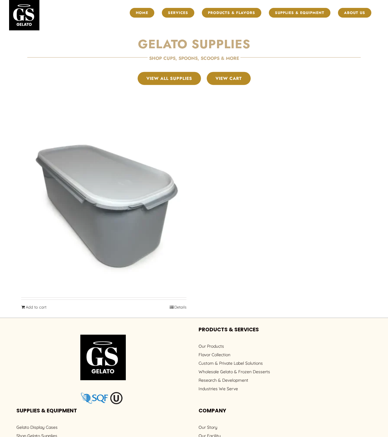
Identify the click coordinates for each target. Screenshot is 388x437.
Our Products (211, 346)
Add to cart (36, 307)
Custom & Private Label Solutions (231, 363)
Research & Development (223, 380)
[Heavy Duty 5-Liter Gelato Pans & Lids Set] (104, 209)
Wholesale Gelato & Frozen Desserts (234, 371)
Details (180, 307)
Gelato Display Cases (37, 427)
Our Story (208, 427)
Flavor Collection (214, 354)
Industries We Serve (218, 388)
